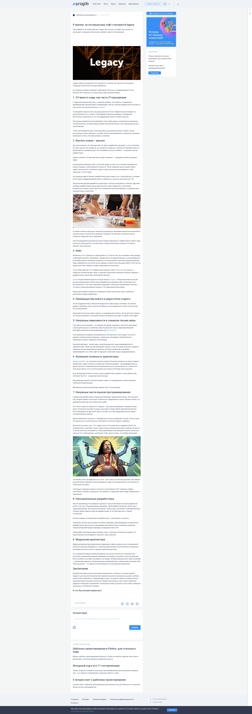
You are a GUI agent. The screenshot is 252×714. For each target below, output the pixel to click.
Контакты (74, 703)
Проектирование (80, 603)
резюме (102, 107)
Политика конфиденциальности (122, 699)
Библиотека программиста (86, 15)
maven (114, 330)
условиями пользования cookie (82, 711)
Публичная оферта (99, 699)
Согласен (172, 710)
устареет (112, 279)
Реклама (85, 699)
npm (108, 330)
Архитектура (77, 361)
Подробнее (155, 73)
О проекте (74, 699)
